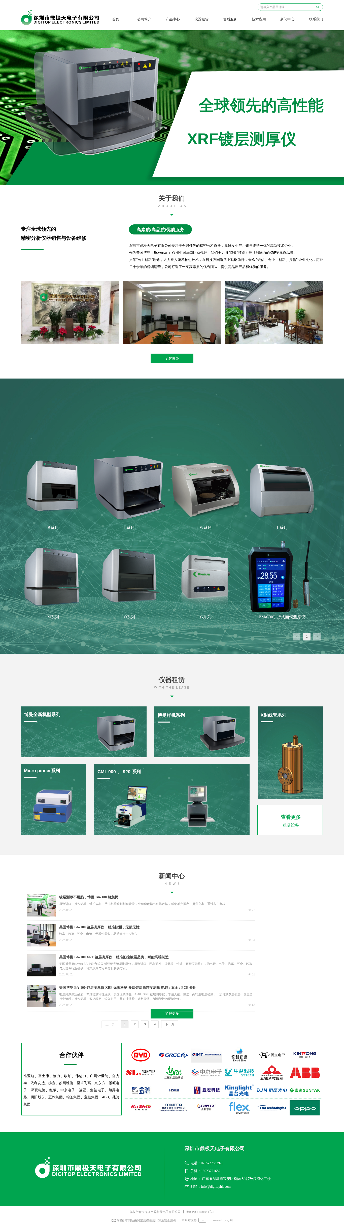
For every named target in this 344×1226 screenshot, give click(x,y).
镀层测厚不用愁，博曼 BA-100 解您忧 (88, 897)
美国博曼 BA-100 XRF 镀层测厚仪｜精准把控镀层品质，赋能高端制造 (114, 957)
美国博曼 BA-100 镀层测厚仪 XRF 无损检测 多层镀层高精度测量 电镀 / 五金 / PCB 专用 (127, 988)
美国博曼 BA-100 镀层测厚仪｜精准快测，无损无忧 (99, 927)
